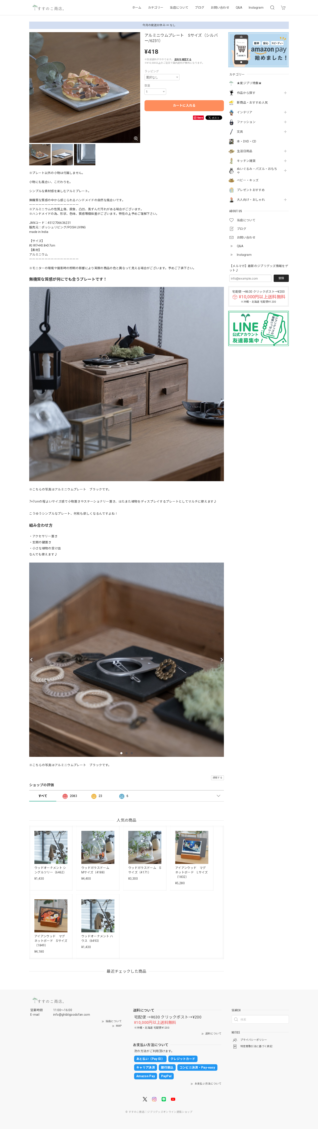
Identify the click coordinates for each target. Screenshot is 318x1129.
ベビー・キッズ (248, 180)
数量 (147, 85)
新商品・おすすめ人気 (252, 102)
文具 (240, 131)
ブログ (199, 7)
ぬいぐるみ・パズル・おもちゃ (257, 170)
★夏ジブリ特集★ (249, 83)
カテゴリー (156, 7)
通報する (217, 777)
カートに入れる (184, 106)
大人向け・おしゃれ (251, 199)
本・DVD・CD (246, 141)
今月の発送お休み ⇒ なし (158, 25)
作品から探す (246, 93)
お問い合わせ (220, 7)
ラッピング (152, 71)
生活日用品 (244, 151)
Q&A (239, 7)
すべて (42, 796)
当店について (179, 7)
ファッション (246, 122)
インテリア (244, 112)
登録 (281, 278)
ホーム (136, 7)
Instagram (256, 7)
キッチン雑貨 (246, 161)
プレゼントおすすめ (251, 190)
